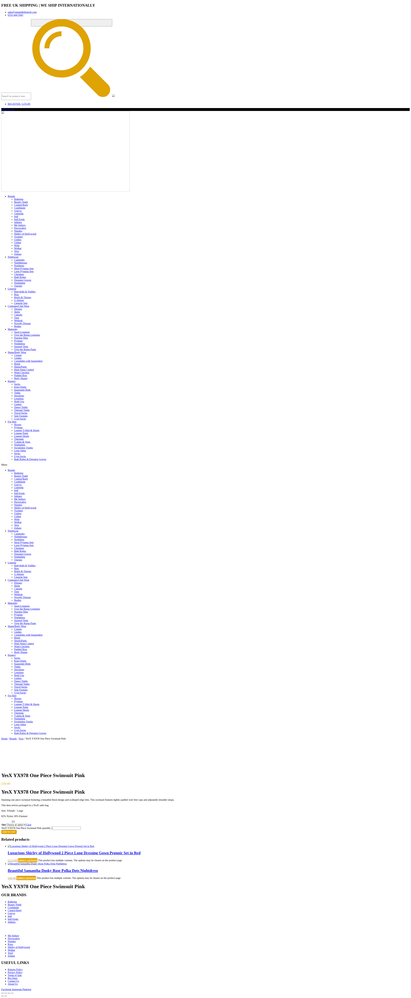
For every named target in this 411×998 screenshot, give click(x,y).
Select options (27, 860)
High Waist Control (24, 369)
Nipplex (18, 231)
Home (4, 738)
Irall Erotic (19, 219)
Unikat (17, 242)
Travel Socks (20, 413)
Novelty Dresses (22, 323)
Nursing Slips (21, 338)
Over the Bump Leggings (27, 335)
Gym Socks (20, 418)
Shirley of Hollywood (25, 233)
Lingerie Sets (20, 303)
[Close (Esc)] (12, 993)
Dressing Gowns (22, 280)
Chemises (19, 274)
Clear (28, 824)
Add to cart (9, 831)
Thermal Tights (22, 410)
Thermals (19, 439)
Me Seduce (20, 225)
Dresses (18, 309)
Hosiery (12, 381)
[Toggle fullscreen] (5, 993)
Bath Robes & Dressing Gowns (30, 459)
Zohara (17, 254)
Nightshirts (19, 283)
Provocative (20, 228)
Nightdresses (20, 262)
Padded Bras (20, 375)
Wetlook (18, 320)
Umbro (17, 239)
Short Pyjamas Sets (24, 268)
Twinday (18, 236)
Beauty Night (21, 202)
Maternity (12, 329)
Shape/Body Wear (17, 352)
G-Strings (19, 300)
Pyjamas (18, 340)
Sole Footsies (21, 416)
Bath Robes (20, 277)
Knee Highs (20, 387)
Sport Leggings (22, 332)
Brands (11, 196)
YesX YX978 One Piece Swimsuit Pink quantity (25, 828)
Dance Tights (21, 407)
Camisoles (19, 259)
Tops (16, 317)
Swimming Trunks (23, 447)
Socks (17, 384)
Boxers (17, 424)
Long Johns (20, 450)
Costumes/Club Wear (18, 306)
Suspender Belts (22, 390)
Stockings (19, 395)
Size (3, 824)
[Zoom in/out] (2, 993)
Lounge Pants (21, 433)
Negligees (19, 265)
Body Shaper (20, 378)
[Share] (9, 993)
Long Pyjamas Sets (24, 271)
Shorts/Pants (20, 366)
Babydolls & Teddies (24, 291)
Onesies (18, 286)
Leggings (19, 398)
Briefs (17, 364)
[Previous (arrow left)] (2, 996)
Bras (16, 294)
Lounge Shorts (21, 436)
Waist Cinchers (21, 372)
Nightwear (13, 257)
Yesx (16, 251)
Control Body (21, 205)
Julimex (18, 222)
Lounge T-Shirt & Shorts (26, 430)
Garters (18, 404)
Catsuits (18, 314)
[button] (205, 464)
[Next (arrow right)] (5, 996)
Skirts (17, 312)
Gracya (18, 210)
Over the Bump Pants (25, 349)
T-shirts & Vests (22, 442)
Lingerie (12, 288)
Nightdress (19, 343)
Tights (17, 392)
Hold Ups (19, 401)
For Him (12, 421)
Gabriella (18, 213)
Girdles (18, 358)
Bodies (17, 326)
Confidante (19, 207)
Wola (16, 245)
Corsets (18, 355)
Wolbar (18, 248)
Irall (16, 216)
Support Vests (21, 346)
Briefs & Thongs (22, 297)
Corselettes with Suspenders (28, 361)
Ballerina (18, 199)
